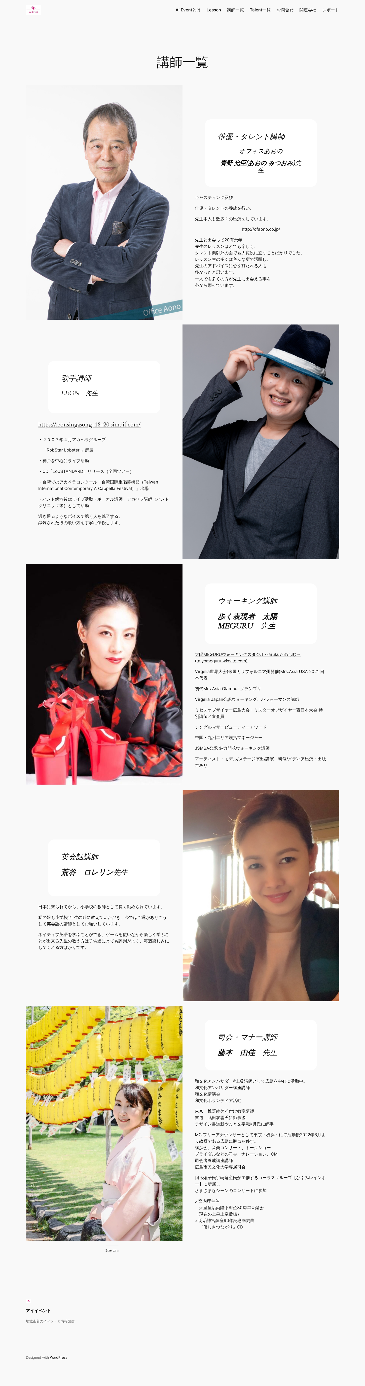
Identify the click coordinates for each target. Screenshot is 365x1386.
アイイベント (38, 1310)
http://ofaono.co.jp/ (261, 229)
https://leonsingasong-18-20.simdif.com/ (89, 424)
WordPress (58, 1357)
